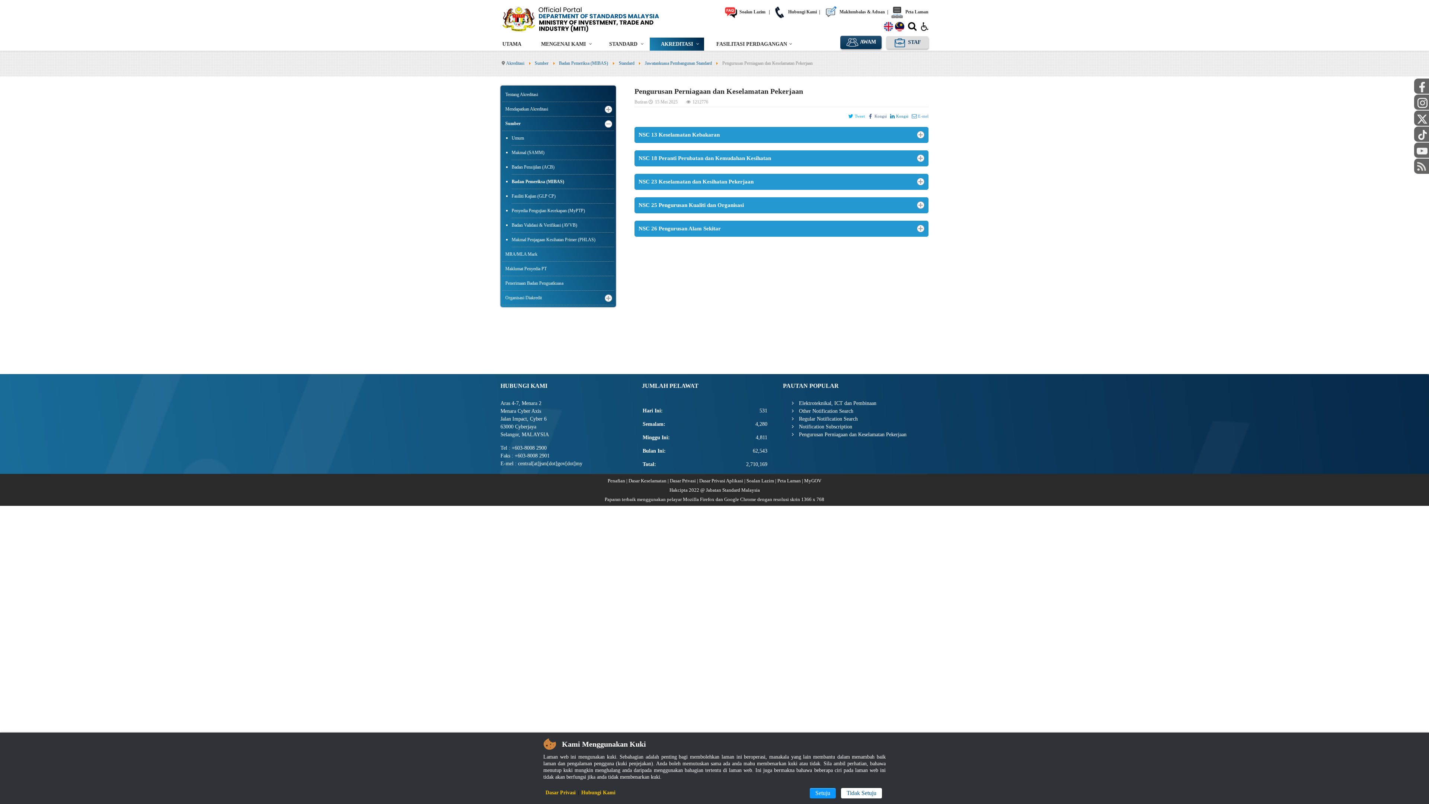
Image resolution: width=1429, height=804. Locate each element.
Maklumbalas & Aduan (861, 12)
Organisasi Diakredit (523, 297)
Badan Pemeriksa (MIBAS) (538, 181)
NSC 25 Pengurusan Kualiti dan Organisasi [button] (691, 205)
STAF (914, 42)
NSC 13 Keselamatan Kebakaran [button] (679, 135)
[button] (608, 109)
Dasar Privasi (683, 481)
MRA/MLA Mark (521, 254)
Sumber (513, 123)
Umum (518, 138)
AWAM (867, 42)
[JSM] (592, 18)
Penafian (616, 481)
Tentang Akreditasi (521, 94)
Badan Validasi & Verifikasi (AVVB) (544, 225)
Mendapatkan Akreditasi (526, 109)
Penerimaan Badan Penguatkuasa (534, 283)
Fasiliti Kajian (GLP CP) (534, 196)
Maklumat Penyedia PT (526, 268)
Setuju (822, 793)
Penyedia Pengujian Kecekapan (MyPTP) (548, 210)
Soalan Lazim (751, 12)
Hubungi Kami (802, 12)
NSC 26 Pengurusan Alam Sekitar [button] (680, 229)
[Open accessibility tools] (924, 26)
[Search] (912, 28)
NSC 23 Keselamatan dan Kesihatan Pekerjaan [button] (696, 182)
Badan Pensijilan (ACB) (533, 167)
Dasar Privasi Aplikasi (721, 481)
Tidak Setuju (861, 793)
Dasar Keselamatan (647, 481)
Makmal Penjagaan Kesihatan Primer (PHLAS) (553, 239)
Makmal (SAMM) (528, 152)
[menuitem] (512, 44)
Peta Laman (916, 12)
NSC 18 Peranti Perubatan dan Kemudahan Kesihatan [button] (705, 158)
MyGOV (812, 481)
